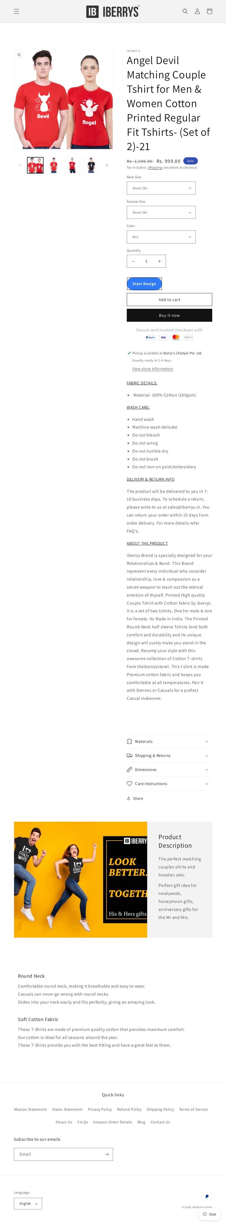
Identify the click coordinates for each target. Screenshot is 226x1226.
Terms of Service (193, 1109)
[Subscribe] (107, 1154)
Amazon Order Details (112, 1121)
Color (131, 226)
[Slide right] (107, 165)
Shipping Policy (160, 1109)
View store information (152, 368)
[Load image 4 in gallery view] (72, 165)
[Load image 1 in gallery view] (35, 165)
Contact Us (160, 1121)
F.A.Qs (82, 1121)
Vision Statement (67, 1109)
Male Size (134, 177)
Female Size (136, 201)
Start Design (144, 283)
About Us (64, 1121)
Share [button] (138, 798)
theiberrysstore (202, 1207)
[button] (16, 11)
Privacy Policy (100, 1109)
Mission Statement (30, 1109)
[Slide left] (20, 165)
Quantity (134, 250)
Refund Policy (129, 1109)
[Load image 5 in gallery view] (91, 165)
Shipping (155, 167)
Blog (142, 1121)
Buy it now (169, 315)
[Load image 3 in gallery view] (54, 165)
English (25, 1203)
